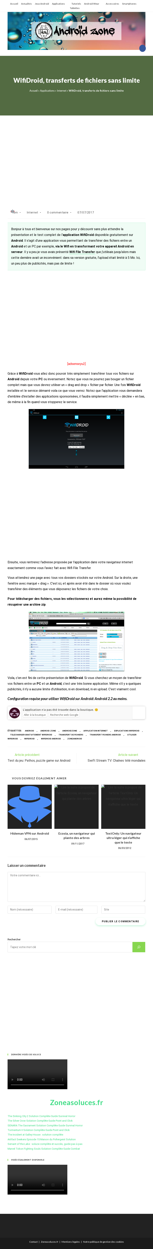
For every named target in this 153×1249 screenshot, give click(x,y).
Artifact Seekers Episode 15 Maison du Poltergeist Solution (42, 1139)
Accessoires (112, 3)
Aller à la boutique (35, 715)
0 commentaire (58, 212)
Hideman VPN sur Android (29, 833)
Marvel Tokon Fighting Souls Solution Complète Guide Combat (44, 1148)
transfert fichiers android (105, 735)
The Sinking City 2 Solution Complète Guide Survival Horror (41, 1116)
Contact (33, 1241)
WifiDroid (29, 739)
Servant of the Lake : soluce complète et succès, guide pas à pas (45, 1143)
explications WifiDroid (126, 731)
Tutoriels (76, 3)
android (29, 731)
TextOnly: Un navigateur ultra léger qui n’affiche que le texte (123, 837)
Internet (61, 90)
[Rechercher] (138, 947)
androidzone (69, 731)
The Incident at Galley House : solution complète (35, 1134)
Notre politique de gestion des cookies (103, 1241)
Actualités (26, 3)
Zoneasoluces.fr (49, 1241)
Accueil (14, 3)
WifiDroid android (51, 739)
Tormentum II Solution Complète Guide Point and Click (39, 1130)
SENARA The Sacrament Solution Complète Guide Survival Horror (45, 1125)
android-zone (48, 731)
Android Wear (91, 3)
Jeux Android (42, 3)
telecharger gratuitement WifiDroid (31, 735)
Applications (58, 3)
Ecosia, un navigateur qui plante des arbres (76, 835)
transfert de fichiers (71, 735)
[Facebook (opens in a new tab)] (142, 48)
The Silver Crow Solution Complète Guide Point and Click (40, 1120)
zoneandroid (74, 739)
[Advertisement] (76, 158)
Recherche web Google (64, 715)
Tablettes (75, 8)
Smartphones (129, 3)
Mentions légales (71, 1241)
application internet (95, 731)
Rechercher (14, 939)
